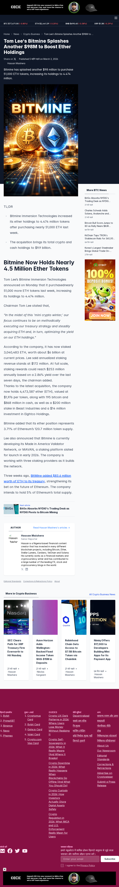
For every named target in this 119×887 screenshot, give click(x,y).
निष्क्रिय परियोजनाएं (106, 740)
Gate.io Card (34, 729)
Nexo (6, 730)
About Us (103, 745)
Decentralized (81, 715)
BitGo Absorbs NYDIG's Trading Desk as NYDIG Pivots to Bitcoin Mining (97, 200)
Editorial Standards (12, 581)
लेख (99, 730)
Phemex (8, 735)
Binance (8, 725)
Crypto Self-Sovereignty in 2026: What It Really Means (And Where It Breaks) (57, 749)
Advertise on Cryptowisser (105, 774)
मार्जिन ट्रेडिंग (79, 730)
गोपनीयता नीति (103, 725)
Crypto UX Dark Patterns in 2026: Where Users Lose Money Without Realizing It (59, 725)
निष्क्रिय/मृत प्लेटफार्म (107, 735)
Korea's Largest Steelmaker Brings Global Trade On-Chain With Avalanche (99, 249)
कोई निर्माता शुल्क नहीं (82, 735)
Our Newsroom (106, 750)
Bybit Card (33, 724)
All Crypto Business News (102, 594)
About (57, 581)
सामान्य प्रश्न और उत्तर (107, 715)
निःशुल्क (76, 725)
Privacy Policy (87, 865)
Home (7, 34)
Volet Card (33, 734)
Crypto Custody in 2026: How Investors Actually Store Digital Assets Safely (58, 800)
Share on (8, 59)
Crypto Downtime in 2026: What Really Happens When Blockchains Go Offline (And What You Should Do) (59, 774)
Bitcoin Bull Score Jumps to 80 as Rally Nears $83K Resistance (99, 225)
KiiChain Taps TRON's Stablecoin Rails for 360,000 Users (100, 237)
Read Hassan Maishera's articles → (51, 527)
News (16, 34)
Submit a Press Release (106, 783)
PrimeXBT (9, 720)
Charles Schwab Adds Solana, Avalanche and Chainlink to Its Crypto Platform (97, 212)
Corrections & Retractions (105, 766)
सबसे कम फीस (79, 720)
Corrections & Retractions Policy (37, 581)
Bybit (6, 715)
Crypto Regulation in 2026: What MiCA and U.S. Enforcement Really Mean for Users (59, 825)
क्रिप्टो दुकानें (79, 740)
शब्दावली (101, 720)
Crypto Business (31, 34)
